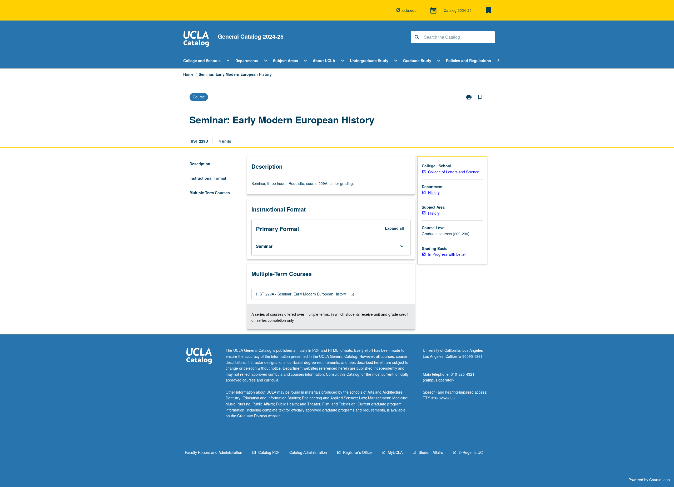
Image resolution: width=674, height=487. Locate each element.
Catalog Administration (308, 452)
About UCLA (324, 60)
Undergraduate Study (369, 60)
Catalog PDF (269, 452)
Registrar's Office (357, 452)
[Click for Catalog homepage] (196, 39)
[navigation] (305, 294)
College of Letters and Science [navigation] (453, 171)
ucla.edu (409, 10)
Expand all (394, 228)
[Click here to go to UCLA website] (199, 356)
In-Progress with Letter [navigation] (447, 254)
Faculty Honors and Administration (213, 452)
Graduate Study (417, 60)
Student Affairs (431, 452)
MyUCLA (395, 452)
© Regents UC (471, 452)
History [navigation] (434, 192)
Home (188, 74)
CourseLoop (659, 479)
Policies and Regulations (468, 60)
